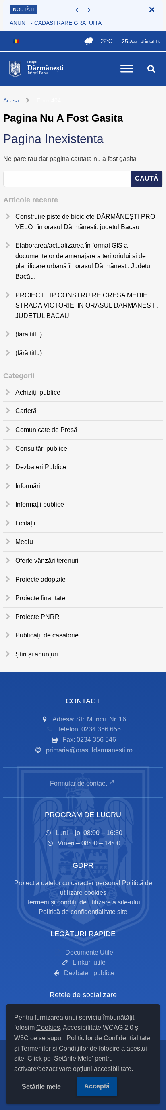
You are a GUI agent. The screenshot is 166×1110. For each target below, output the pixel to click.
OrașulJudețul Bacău (45, 68)
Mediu (24, 541)
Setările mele (41, 1086)
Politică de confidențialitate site (83, 911)
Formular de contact (78, 783)
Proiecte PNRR (37, 616)
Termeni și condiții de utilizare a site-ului (83, 902)
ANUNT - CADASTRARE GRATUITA (56, 23)
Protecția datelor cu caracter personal (67, 883)
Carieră (26, 410)
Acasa (11, 100)
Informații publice (39, 504)
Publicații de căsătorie (47, 635)
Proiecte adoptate (40, 579)
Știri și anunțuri (36, 654)
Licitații (25, 523)
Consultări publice (41, 448)
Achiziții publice (37, 392)
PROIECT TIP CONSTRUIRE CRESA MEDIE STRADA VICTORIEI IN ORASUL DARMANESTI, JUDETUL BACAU (86, 305)
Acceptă (97, 1086)
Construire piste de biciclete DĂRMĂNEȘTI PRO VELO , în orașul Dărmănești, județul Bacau (85, 221)
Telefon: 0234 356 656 (89, 729)
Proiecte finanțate (40, 598)
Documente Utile (89, 952)
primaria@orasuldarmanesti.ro (89, 750)
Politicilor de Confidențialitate (108, 1038)
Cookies (48, 1027)
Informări (27, 486)
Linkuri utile (89, 962)
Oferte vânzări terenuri (47, 560)
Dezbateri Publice (40, 467)
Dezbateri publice (89, 972)
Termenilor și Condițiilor (54, 1048)
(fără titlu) (28, 334)
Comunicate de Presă (46, 429)
